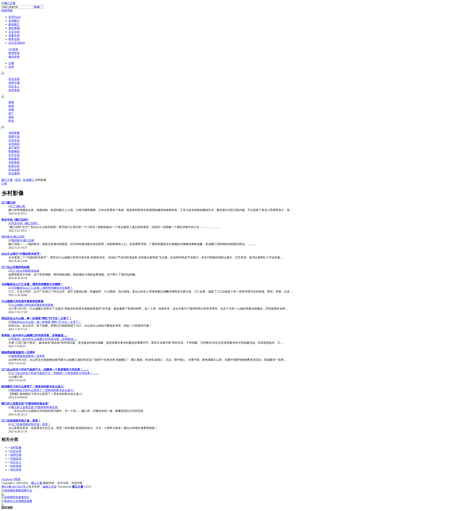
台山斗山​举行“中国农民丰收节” (21, 253)
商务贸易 (14, 39)
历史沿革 (14, 79)
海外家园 (14, 28)
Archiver (6, 479)
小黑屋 (16, 479)
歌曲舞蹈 (14, 151)
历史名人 (14, 86)
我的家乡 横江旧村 (13, 236)
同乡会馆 (14, 169)
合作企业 (14, 140)
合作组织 (14, 143)
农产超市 (14, 147)
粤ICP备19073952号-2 (14, 486)
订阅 (4, 183)
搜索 (37, 6)
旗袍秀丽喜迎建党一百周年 (18, 352)
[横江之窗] (8, 3)
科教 (11, 109)
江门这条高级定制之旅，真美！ (21, 420)
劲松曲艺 (14, 158)
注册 (11, 63)
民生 (11, 120)
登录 (11, 66)
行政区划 (15, 458)
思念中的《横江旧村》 (15, 219)
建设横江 (14, 24)
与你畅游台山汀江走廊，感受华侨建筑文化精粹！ (32, 284)
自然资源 (14, 90)
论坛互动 (16, 42)
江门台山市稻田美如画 (15, 267)
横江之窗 (7, 179)
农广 (11, 113)
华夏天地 (14, 35)
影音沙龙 (14, 166)
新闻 (11, 102)
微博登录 (14, 53)
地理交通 (14, 82)
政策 (11, 105)
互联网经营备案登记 (17, 497)
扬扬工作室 (50, 486)
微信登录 (14, 56)
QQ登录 (13, 49)
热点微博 (14, 173)
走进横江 (14, 20)
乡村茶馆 (14, 162)
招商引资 (14, 136)
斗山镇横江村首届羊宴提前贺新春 (22, 301)
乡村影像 (14, 132)
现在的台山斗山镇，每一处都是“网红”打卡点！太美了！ (36, 318)
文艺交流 (14, 154)
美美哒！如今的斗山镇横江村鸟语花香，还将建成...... (34, 335)
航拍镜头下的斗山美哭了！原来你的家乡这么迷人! (32, 386)
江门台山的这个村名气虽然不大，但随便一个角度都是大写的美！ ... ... (45, 369)
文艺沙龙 (14, 31)
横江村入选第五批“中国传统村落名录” (25, 403)
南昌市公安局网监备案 (18, 501)
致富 (11, 116)
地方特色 (15, 469)
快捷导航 (7, 10)
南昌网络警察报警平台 (18, 490)
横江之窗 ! (78, 486)
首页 (14, 16)
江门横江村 (8, 202)
